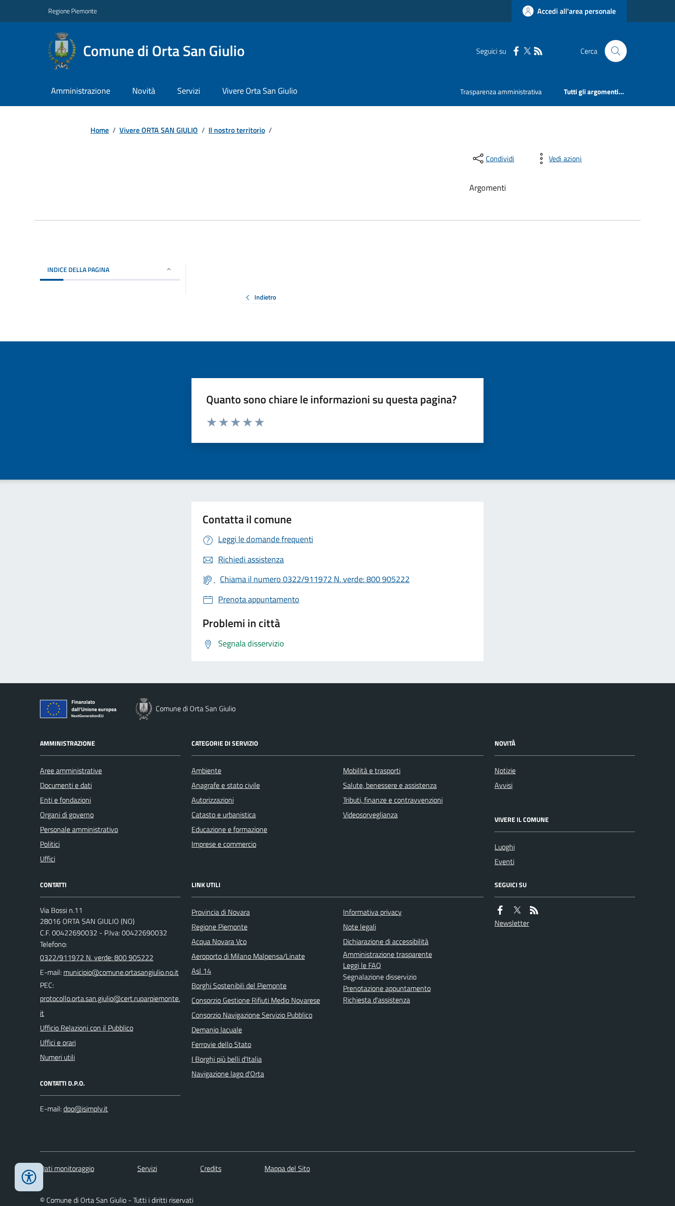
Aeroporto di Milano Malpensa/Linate (248, 956)
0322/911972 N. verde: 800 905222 (96, 957)
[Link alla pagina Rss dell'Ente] (534, 910)
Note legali (359, 926)
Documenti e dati (66, 785)
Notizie (505, 770)
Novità (143, 91)
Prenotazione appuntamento (387, 988)
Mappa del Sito (287, 1168)
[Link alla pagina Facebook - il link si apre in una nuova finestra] (516, 51)
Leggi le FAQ (362, 965)
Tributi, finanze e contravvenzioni (393, 799)
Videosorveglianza (370, 814)
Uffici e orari (58, 1042)
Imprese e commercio (223, 843)
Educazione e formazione (229, 829)
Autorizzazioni (212, 799)
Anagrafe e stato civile (225, 785)
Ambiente (206, 770)
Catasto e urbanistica (223, 814)
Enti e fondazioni (65, 799)
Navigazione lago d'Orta (227, 1073)
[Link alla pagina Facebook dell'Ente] (500, 910)
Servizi (188, 91)
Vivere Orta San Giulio (260, 91)
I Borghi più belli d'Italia (226, 1058)
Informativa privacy (372, 911)
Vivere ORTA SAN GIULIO (158, 130)
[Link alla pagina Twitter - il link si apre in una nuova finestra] (527, 51)
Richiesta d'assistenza (376, 999)
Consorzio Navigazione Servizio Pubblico (251, 1014)
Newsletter (512, 923)
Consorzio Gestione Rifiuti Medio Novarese (255, 1000)
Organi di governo (67, 814)
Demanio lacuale (216, 1029)
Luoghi (505, 846)
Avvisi (503, 785)
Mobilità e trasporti (371, 770)
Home (99, 130)
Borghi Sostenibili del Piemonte (239, 985)
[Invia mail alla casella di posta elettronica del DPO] (85, 1109)
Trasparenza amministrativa (501, 91)
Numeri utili (57, 1057)
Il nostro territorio (236, 130)
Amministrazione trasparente (387, 954)
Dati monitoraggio (67, 1168)
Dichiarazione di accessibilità (385, 941)
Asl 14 (201, 970)
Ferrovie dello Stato (221, 1044)
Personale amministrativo (79, 829)
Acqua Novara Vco (219, 941)
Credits (210, 1168)
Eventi (504, 861)
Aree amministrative (71, 770)
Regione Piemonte (72, 11)
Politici (50, 843)
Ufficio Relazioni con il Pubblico (86, 1027)
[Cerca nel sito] (612, 51)
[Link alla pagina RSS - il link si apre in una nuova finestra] (538, 51)
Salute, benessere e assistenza (390, 785)
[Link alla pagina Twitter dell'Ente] (517, 910)
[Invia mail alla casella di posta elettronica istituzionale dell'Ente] (121, 972)
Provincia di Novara (220, 911)
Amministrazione (80, 91)
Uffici (47, 858)
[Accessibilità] (29, 1177)
